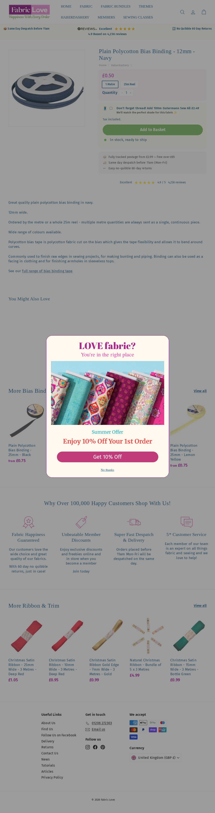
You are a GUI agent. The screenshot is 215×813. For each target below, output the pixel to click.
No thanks (107, 470)
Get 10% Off (107, 457)
